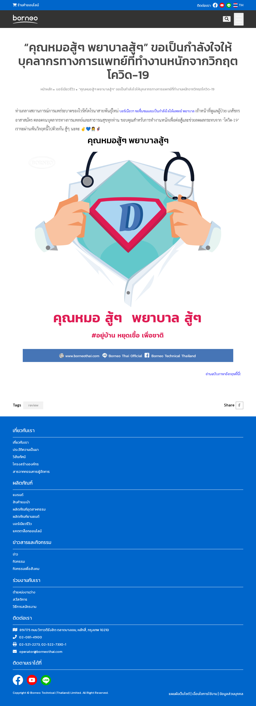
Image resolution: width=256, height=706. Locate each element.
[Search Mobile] (227, 19)
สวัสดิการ (20, 599)
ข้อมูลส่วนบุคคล (231, 694)
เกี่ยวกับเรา (20, 442)
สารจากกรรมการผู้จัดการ (31, 471)
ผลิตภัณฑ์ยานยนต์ (26, 516)
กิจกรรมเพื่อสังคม (26, 568)
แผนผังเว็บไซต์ (179, 694)
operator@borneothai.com (40, 651)
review (33, 405)
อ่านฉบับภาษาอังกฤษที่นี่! (223, 373)
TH (241, 5)
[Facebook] (215, 5)
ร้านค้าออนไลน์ (28, 5)
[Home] (25, 19)
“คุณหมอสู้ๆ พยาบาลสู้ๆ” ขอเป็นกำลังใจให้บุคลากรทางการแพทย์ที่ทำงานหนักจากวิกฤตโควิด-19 (146, 89)
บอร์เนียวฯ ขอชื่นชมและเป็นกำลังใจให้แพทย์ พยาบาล (157, 111)
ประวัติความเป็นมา (25, 449)
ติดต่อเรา (203, 6)
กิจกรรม (19, 561)
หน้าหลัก (46, 89)
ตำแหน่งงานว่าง (24, 592)
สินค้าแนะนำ (21, 502)
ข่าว (15, 554)
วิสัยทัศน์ (19, 457)
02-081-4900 (30, 637)
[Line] (229, 5)
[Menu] (239, 19)
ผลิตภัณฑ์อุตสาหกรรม (29, 509)
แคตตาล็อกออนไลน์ (27, 531)
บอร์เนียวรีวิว (65, 89)
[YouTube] (222, 5)
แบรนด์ (18, 495)
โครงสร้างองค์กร (26, 464)
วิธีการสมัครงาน (24, 606)
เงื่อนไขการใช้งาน (205, 694)
